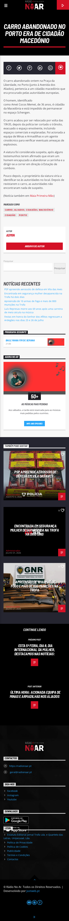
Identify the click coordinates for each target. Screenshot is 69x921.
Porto (23, 215)
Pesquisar (8, 261)
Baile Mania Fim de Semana (20, 340)
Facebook (12, 790)
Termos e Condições (18, 855)
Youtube (12, 799)
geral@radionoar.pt (20, 772)
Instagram (13, 795)
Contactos (12, 859)
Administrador (13, 494)
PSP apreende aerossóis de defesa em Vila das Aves (33, 289)
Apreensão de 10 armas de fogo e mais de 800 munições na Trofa (34, 586)
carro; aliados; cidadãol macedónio (29, 209)
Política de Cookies (17, 846)
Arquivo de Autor (34, 246)
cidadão (10, 215)
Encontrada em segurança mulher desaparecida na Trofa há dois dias (34, 530)
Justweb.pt (33, 891)
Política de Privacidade (19, 842)
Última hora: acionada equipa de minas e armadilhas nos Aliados (35, 694)
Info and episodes (34, 423)
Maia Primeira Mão (42, 196)
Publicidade (13, 850)
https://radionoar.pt (20, 766)
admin (10, 235)
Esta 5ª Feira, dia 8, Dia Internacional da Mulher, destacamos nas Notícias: (34, 649)
